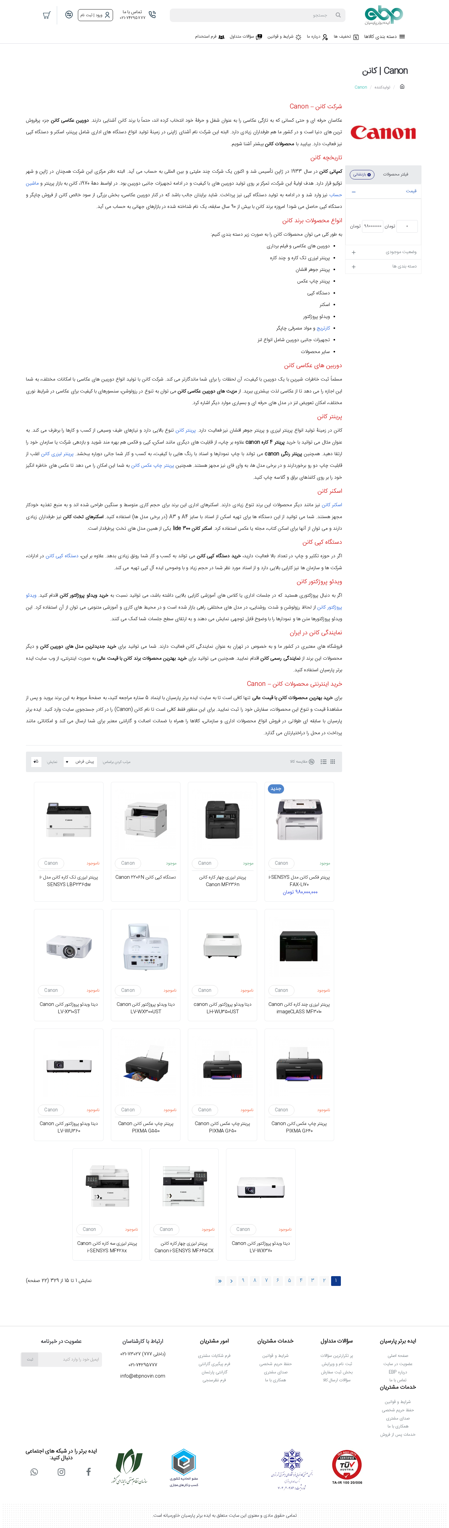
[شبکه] (332, 762)
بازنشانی (359, 174)
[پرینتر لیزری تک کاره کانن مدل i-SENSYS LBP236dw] (68, 820)
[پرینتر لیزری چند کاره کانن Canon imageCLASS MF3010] (299, 947)
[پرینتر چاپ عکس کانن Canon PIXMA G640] (299, 1066)
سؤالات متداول (337, 1341)
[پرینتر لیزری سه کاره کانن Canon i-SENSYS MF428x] (107, 1186)
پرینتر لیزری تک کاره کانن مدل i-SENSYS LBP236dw (68, 881)
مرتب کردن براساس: (116, 762)
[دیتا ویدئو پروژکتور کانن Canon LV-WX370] (261, 1186)
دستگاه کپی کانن (62, 556)
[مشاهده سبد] (47, 15)
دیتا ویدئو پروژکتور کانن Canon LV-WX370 (261, 1247)
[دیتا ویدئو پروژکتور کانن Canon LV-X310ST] (68, 947)
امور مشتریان (214, 1341)
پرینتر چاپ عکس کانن (152, 466)
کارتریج (323, 328)
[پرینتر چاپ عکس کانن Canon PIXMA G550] (145, 1066)
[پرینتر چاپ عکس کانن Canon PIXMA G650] (222, 1066)
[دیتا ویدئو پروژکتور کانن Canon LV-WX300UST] (145, 947)
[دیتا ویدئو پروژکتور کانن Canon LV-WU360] (68, 1066)
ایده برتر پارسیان (398, 1341)
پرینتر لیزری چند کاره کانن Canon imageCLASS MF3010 (299, 1008)
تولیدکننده (382, 87)
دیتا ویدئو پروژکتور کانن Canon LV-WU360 (69, 1128)
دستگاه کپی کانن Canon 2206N (145, 877)
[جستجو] (338, 15)
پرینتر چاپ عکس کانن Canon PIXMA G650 (222, 1128)
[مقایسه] (69, 15)
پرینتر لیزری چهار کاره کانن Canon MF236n (222, 881)
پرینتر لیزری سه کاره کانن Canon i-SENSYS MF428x (107, 1247)
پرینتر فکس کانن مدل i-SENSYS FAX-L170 (299, 881)
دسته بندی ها (404, 266)
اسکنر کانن (332, 505)
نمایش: (51, 762)
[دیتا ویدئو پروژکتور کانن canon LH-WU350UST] (222, 947)
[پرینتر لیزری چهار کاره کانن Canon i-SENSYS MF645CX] (184, 1186)
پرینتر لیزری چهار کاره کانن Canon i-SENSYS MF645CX (184, 1247)
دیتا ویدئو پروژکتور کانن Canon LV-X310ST (69, 1008)
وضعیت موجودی (401, 252)
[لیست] (323, 762)
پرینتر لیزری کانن (57, 454)
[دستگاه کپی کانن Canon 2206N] (145, 820)
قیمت (411, 191)
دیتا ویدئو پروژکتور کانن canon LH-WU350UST (222, 1008)
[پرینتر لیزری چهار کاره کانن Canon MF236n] (222, 820)
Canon (281, 863)
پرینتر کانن (186, 430)
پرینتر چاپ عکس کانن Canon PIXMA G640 (299, 1128)
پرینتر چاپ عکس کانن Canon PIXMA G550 (145, 1128)
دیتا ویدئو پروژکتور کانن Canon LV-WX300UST (146, 1008)
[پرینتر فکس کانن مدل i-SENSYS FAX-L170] (299, 820)
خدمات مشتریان (275, 1341)
